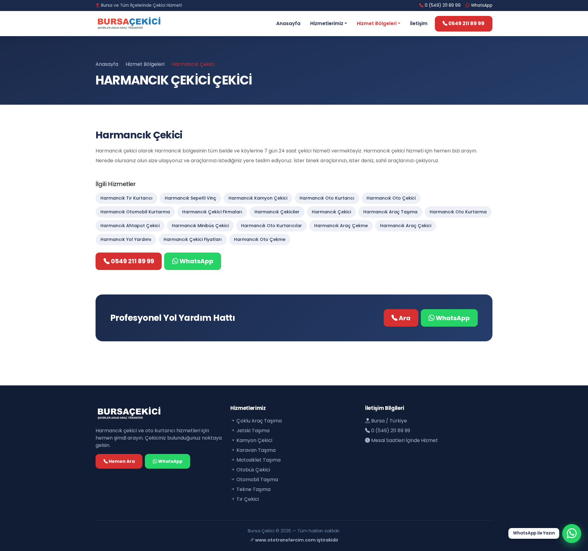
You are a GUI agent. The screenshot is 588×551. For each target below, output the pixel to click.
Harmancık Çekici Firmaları (212, 212)
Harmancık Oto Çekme (259, 239)
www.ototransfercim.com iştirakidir (296, 540)
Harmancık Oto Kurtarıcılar (271, 226)
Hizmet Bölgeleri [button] (377, 23)
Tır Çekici (247, 499)
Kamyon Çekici (253, 440)
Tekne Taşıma (252, 489)
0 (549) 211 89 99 (442, 5)
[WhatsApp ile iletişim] (571, 533)
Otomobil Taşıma (256, 479)
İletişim (419, 23)
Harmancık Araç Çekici (405, 226)
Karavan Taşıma (255, 450)
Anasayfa (288, 23)
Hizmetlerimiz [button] (326, 23)
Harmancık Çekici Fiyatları (193, 239)
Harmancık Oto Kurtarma (458, 212)
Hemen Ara (121, 461)
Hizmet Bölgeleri (145, 64)
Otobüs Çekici (252, 469)
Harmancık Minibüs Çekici (200, 226)
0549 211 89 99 (465, 23)
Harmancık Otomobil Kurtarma (135, 212)
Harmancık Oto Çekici (391, 198)
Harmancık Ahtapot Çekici (130, 226)
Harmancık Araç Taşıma (390, 212)
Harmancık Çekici (331, 212)
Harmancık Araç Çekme (341, 226)
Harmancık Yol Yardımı (125, 239)
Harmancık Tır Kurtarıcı (126, 198)
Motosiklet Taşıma (258, 459)
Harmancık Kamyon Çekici (257, 198)
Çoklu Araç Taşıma (258, 420)
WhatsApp (481, 5)
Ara (404, 318)
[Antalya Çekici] (138, 23)
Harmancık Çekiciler (277, 212)
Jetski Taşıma (252, 430)
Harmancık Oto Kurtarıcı (327, 198)
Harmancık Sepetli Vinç (190, 198)
